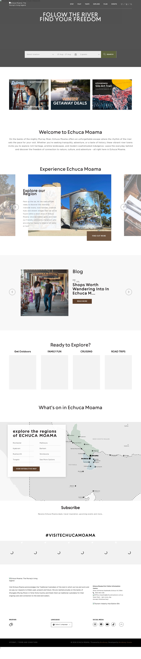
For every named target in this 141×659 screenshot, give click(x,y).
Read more (82, 301)
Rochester (17, 443)
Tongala (16, 459)
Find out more (99, 236)
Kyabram (16, 448)
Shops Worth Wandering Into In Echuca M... (91, 289)
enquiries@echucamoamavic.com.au (111, 595)
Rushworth (17, 454)
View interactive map (26, 469)
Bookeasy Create (125, 642)
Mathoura (43, 443)
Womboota (44, 454)
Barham (43, 448)
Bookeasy (104, 642)
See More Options (47, 459)
